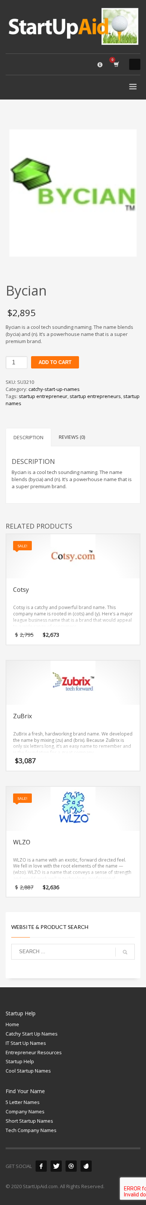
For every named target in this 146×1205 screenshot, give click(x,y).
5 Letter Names (23, 1102)
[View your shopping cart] (116, 64)
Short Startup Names (29, 1120)
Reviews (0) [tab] (72, 437)
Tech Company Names (31, 1130)
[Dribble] (71, 1166)
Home (12, 1024)
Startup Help (20, 1061)
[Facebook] (41, 1166)
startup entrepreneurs (95, 396)
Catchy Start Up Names (32, 1033)
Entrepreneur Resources (34, 1052)
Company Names (25, 1111)
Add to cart (55, 362)
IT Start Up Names (26, 1043)
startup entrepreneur (43, 396)
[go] (125, 952)
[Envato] (86, 1166)
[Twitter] (56, 1166)
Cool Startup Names (28, 1070)
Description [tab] (28, 437)
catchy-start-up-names (54, 389)
